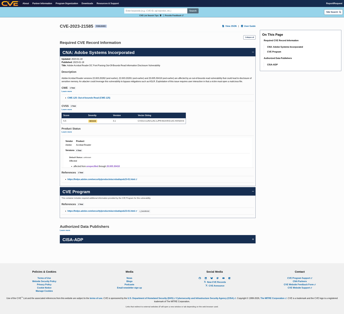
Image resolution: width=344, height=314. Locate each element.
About (26, 3)
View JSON (231, 26)
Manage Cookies (44, 291)
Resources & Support (108, 3)
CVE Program (274, 52)
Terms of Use (44, 278)
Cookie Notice (44, 288)
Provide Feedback (173, 15)
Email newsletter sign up (129, 288)
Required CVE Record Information (281, 40)
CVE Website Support (299, 288)
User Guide (250, 26)
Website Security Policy (44, 281)
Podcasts (129, 284)
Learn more (67, 91)
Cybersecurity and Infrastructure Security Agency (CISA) (205, 298)
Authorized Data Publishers (278, 58)
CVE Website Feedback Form (299, 284)
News (129, 278)
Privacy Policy (44, 284)
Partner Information (42, 3)
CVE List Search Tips (149, 15)
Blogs (129, 281)
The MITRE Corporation (272, 298)
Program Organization (67, 3)
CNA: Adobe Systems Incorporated (285, 47)
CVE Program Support (299, 278)
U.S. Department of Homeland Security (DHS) (151, 298)
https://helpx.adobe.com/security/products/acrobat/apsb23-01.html (101, 179)
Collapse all (249, 37)
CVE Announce (216, 286)
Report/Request (334, 3)
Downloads (87, 3)
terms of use (96, 298)
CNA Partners (300, 281)
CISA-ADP (272, 64)
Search (193, 11)
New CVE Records (216, 282)
